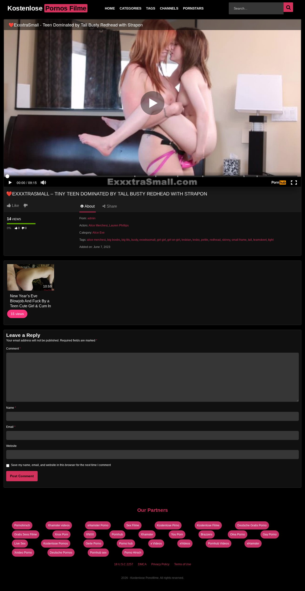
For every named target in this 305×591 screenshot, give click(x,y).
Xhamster (147, 534)
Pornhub (117, 534)
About (89, 206)
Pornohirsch (22, 525)
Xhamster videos (59, 525)
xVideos (185, 543)
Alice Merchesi (98, 225)
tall (250, 239)
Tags (142, 8)
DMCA (142, 564)
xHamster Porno (97, 525)
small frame (239, 239)
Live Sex (19, 543)
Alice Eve (98, 232)
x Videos (156, 543)
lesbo (196, 239)
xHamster (253, 543)
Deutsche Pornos (61, 552)
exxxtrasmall (147, 239)
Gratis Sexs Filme (25, 534)
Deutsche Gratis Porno (252, 525)
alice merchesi (96, 239)
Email (10, 427)
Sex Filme (132, 525)
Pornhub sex (98, 552)
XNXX (90, 534)
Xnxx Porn (61, 534)
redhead (215, 239)
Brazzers (206, 534)
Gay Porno (270, 534)
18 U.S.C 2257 (123, 564)
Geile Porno (93, 543)
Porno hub (126, 543)
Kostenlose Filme (208, 525)
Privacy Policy (160, 564)
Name (11, 407)
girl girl (161, 239)
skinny (226, 239)
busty (134, 239)
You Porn (177, 534)
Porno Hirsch (132, 552)
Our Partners (152, 510)
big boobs (113, 239)
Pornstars (185, 8)
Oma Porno (237, 534)
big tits (126, 239)
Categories (123, 8)
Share (111, 206)
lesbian (186, 239)
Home (102, 8)
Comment (13, 348)
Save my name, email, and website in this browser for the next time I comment (61, 465)
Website (11, 446)
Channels (161, 8)
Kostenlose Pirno (168, 525)
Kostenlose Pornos (55, 543)
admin (91, 218)
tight (271, 239)
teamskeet (260, 239)
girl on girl (173, 239)
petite (204, 239)
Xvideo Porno (23, 552)
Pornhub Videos (218, 543)
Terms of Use (182, 564)
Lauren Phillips (119, 225)
